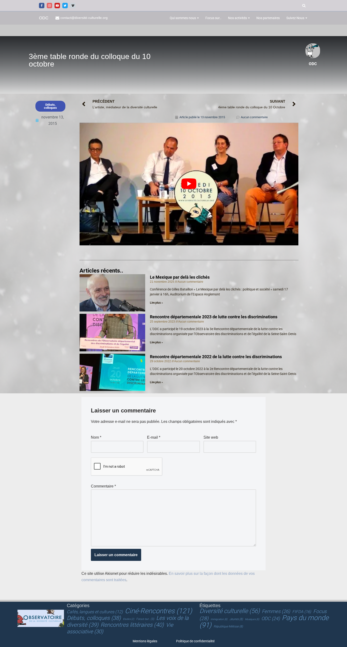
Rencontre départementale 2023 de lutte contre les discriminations (213, 316)
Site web (210, 437)
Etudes (128, 619)
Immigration (219, 619)
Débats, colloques (94, 618)
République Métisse (228, 626)
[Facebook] (41, 5)
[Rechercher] (304, 5)
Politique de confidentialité (195, 641)
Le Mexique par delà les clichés (180, 277)
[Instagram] (49, 5)
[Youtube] (57, 5)
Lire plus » (156, 302)
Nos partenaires (268, 18)
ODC (270, 618)
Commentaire (103, 486)
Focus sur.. (213, 18)
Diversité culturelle (229, 610)
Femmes (276, 611)
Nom (96, 437)
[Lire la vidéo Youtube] (189, 183)
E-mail (153, 437)
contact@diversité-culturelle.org (84, 18)
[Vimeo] (73, 5)
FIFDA (301, 611)
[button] (198, 18)
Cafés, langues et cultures (95, 611)
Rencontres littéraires (132, 625)
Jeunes (236, 619)
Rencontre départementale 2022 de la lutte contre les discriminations (216, 356)
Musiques (252, 619)
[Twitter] (65, 5)
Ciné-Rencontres (158, 611)
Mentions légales (145, 641)
